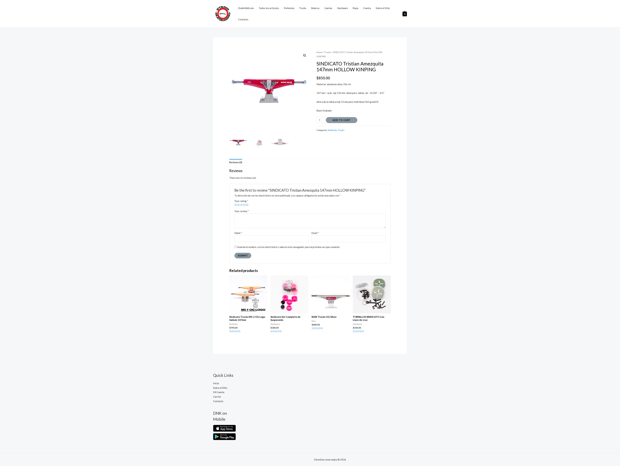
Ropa (355, 8)
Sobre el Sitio (383, 8)
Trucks (302, 8)
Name (238, 232)
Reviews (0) (235, 162)
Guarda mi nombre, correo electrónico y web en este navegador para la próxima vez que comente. (288, 247)
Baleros (315, 8)
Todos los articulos (269, 8)
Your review (241, 211)
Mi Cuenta (218, 392)
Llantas (328, 8)
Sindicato (332, 130)
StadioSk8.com (246, 8)
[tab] (235, 162)
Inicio (216, 383)
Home (319, 52)
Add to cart (341, 120)
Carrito (217, 396)
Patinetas (289, 8)
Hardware (342, 8)
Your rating (241, 201)
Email (315, 232)
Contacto (243, 19)
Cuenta (367, 8)
